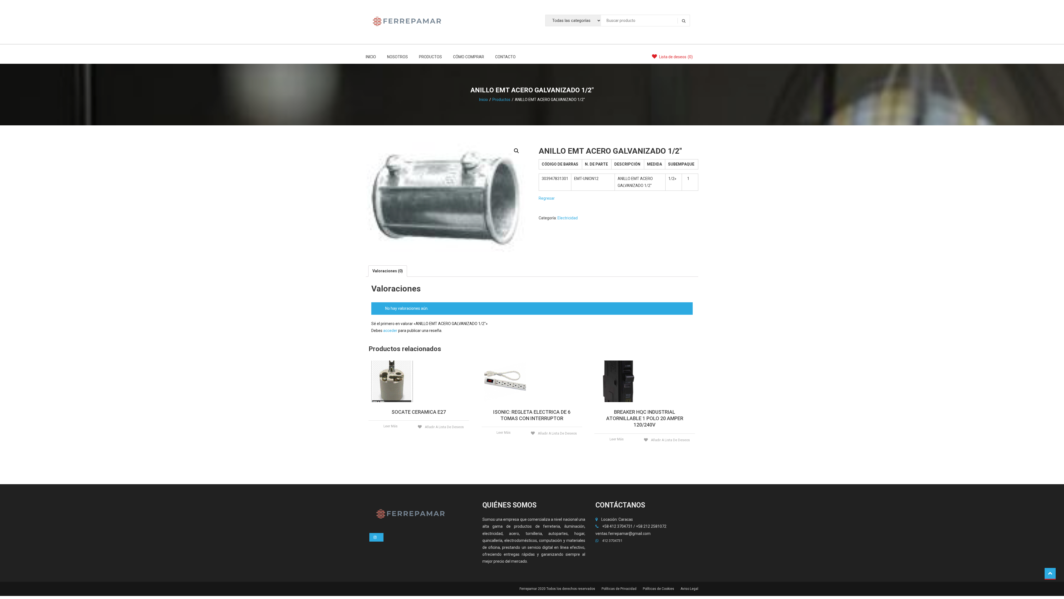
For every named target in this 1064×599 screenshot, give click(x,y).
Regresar (547, 198)
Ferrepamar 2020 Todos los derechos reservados (557, 589)
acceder (390, 330)
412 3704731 (611, 541)
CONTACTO (505, 57)
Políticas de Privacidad (619, 589)
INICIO (371, 57)
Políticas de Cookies (658, 589)
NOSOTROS (397, 57)
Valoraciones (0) (387, 271)
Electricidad (567, 218)
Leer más (390, 426)
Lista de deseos (675, 57)
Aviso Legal (689, 589)
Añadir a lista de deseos (444, 427)
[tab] (387, 271)
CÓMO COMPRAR (468, 57)
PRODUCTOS (430, 57)
